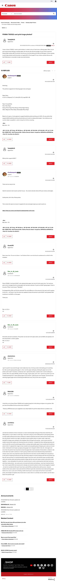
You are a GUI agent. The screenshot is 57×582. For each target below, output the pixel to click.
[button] (48, 279)
